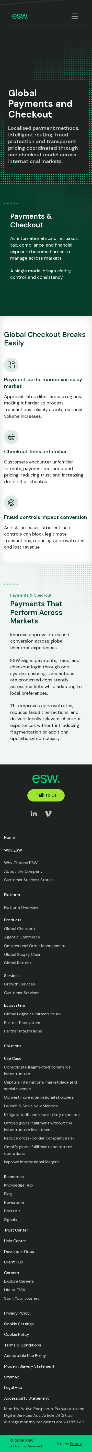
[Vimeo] (48, 818)
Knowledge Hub (18, 1185)
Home (9, 837)
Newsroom (14, 1202)
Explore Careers (19, 1281)
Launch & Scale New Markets (31, 1106)
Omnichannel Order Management (35, 945)
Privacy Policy (17, 1313)
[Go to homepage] (20, 16)
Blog (8, 1194)
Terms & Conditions (22, 1345)
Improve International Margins (32, 1162)
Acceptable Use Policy (25, 1355)
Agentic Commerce (22, 937)
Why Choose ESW (21, 862)
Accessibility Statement (26, 1398)
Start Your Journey (22, 1298)
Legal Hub (13, 1387)
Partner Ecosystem (22, 1022)
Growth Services (19, 984)
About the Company (23, 871)
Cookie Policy (16, 1334)
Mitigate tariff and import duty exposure (42, 1114)
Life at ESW (14, 1290)
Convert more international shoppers (39, 1097)
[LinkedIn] (33, 818)
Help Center (15, 1241)
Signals (10, 1219)
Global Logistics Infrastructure (32, 1014)
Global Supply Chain (22, 954)
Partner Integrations (23, 1031)
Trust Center (16, 1230)
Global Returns (18, 963)
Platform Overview (21, 907)
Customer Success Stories (29, 879)
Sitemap (11, 1377)
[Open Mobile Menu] (76, 16)
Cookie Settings (19, 1324)
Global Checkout (19, 928)
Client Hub (13, 1262)
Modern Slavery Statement (29, 1366)
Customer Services (21, 992)
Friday (76, 1443)
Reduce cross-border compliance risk (39, 1138)
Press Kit (12, 1211)
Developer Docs (19, 1251)
